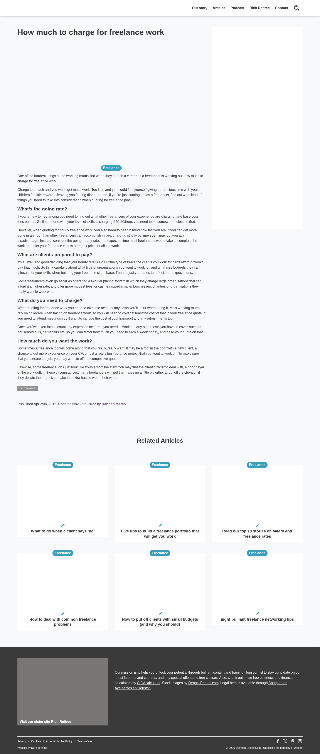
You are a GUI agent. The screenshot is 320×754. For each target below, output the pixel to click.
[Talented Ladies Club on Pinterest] (292, 741)
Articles (219, 8)
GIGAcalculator (148, 683)
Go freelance (27, 388)
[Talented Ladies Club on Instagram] (300, 741)
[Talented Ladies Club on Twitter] (285, 741)
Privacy (21, 741)
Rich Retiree (259, 8)
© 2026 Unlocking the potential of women (264, 747)
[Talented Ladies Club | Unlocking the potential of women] (63, 8)
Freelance (111, 168)
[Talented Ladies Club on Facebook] (277, 741)
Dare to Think (39, 747)
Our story (199, 8)
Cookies (36, 741)
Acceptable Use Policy (59, 741)
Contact (281, 8)
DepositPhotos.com (203, 683)
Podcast (237, 8)
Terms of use (85, 741)
